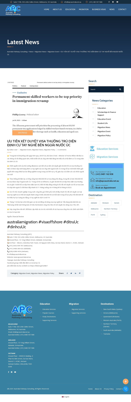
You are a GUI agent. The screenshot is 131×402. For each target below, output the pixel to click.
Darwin (116, 203)
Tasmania (106, 334)
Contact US (120, 389)
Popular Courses (48, 313)
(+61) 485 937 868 (95, 2)
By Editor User (12, 150)
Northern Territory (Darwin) (110, 325)
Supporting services (79, 313)
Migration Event (25, 150)
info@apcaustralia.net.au (72, 2)
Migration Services (107, 156)
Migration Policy (49, 150)
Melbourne (94, 209)
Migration (84, 9)
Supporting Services (49, 320)
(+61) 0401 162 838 (104, 174)
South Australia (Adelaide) (112, 330)
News (112, 9)
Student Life (103, 123)
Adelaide (94, 203)
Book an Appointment (106, 188)
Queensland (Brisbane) (111, 317)
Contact (122, 9)
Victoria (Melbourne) (110, 313)
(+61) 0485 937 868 (27, 335)
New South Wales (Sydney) (112, 309)
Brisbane (105, 203)
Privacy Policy (109, 389)
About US (98, 389)
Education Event (104, 119)
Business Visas (99, 9)
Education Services (107, 148)
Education (70, 9)
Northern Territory (110, 209)
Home (46, 9)
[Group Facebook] (113, 2)
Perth (93, 215)
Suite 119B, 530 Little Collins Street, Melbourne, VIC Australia (35, 2)
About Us (57, 9)
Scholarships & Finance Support (107, 113)
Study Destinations (49, 317)
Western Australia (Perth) (112, 320)
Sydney (103, 215)
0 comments (62, 150)
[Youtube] (117, 2)
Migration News (37, 150)
